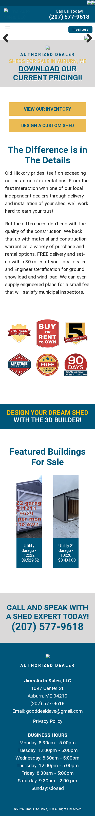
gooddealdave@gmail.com (54, 711)
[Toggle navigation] (7, 29)
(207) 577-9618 (69, 17)
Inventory (80, 29)
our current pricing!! (47, 73)
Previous (8, 38)
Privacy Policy (47, 721)
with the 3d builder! (47, 416)
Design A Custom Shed (47, 125)
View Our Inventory (47, 109)
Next (87, 38)
